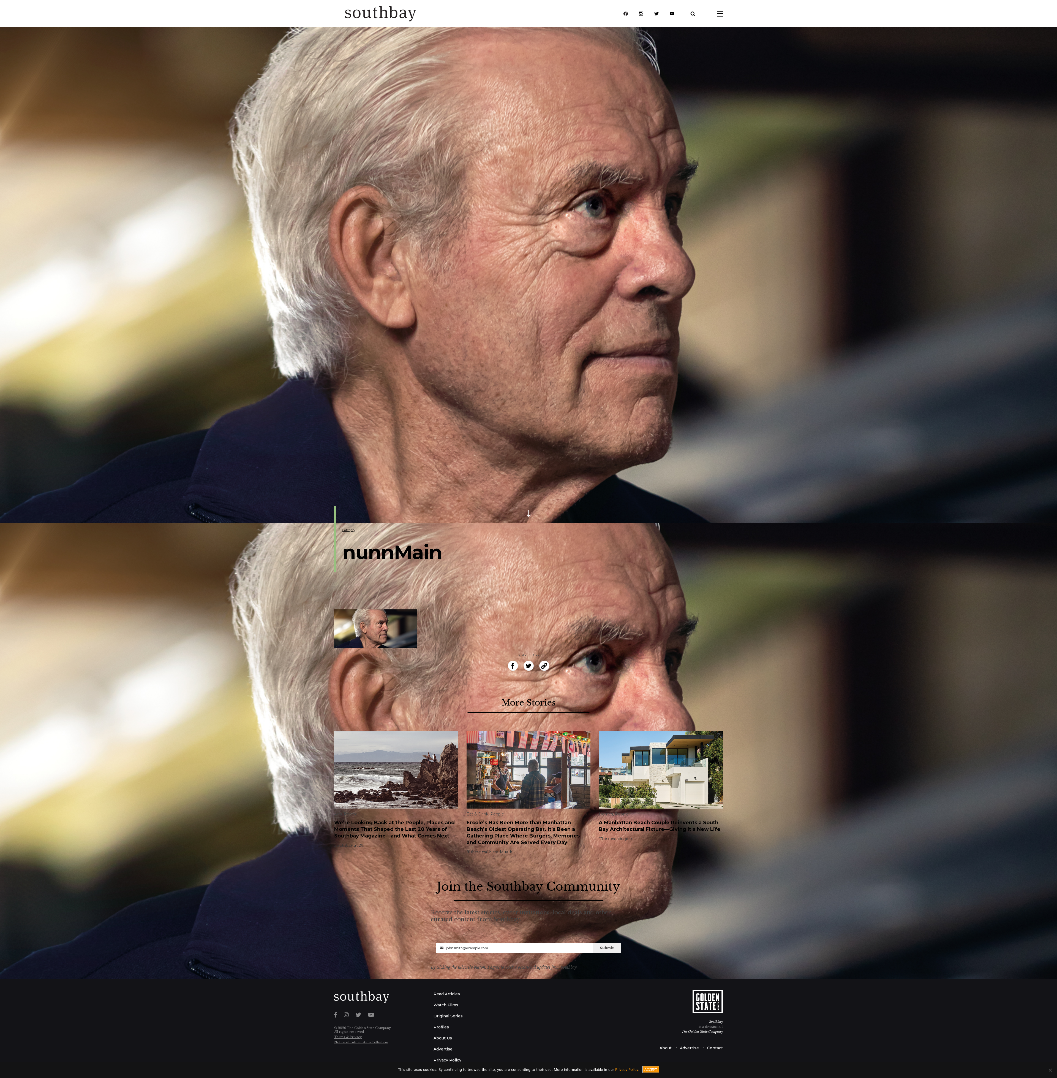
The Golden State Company (702, 1032)
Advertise (443, 1049)
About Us (443, 1038)
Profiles (441, 1027)
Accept (650, 1069)
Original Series (448, 1016)
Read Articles (447, 993)
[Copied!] (544, 666)
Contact (715, 1047)
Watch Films (446, 1005)
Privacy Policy (447, 1060)
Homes (606, 814)
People (351, 814)
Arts (338, 814)
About (666, 1047)
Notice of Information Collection (361, 1042)
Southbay (716, 1022)
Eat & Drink (477, 814)
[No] (1050, 1070)
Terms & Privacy (348, 1037)
